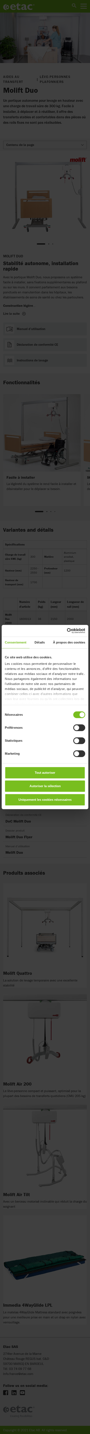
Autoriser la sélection (45, 786)
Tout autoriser (45, 772)
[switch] (79, 727)
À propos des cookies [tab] (69, 642)
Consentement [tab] (15, 642)
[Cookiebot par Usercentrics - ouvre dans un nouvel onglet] (67, 630)
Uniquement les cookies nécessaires (45, 799)
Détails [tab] (40, 642)
